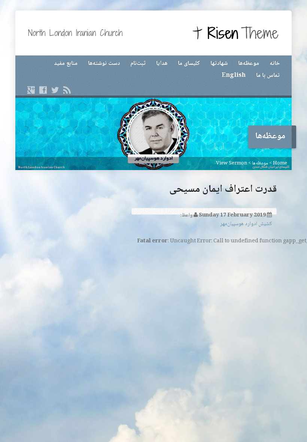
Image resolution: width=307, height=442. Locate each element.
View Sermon (231, 163)
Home (280, 163)
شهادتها (219, 63)
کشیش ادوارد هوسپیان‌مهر (246, 224)
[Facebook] (43, 90)
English (234, 75)
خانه (275, 63)
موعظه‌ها (248, 63)
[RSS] (67, 90)
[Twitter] (55, 90)
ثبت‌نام (138, 63)
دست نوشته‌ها (104, 63)
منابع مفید (65, 63)
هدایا (161, 63)
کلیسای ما (189, 63)
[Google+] (31, 90)
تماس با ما (268, 75)
